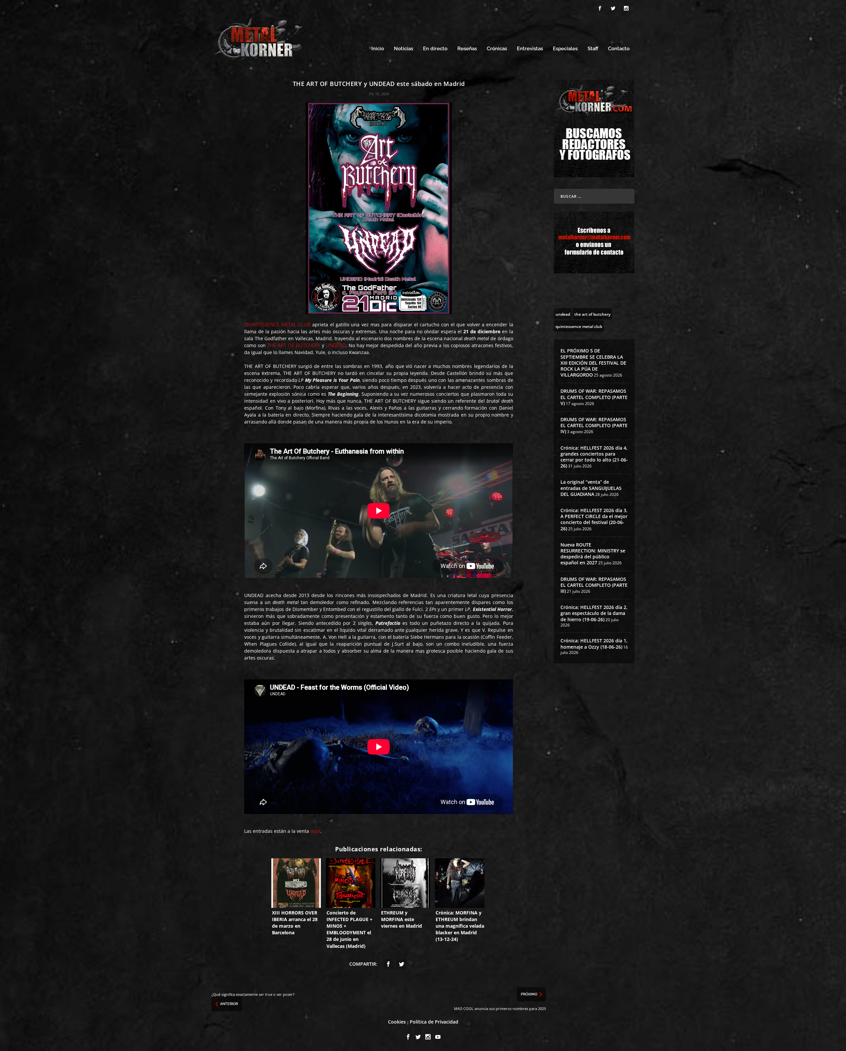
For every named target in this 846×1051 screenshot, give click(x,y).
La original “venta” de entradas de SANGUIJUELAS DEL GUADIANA (591, 488)
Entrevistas (530, 49)
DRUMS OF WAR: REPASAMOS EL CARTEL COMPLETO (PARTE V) (594, 397)
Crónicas (497, 49)
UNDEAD (336, 345)
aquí (315, 831)
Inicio (377, 49)
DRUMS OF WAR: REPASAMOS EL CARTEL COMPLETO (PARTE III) (594, 585)
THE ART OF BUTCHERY (294, 345)
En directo (435, 49)
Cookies (397, 1022)
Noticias (403, 49)
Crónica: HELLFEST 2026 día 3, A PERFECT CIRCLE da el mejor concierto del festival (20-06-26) (594, 519)
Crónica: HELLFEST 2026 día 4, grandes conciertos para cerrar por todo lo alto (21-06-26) (594, 457)
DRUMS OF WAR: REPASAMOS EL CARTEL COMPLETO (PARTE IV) (594, 425)
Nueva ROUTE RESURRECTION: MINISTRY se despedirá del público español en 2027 (592, 554)
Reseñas (467, 49)
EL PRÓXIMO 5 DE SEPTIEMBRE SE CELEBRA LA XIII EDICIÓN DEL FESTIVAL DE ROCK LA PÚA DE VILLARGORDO (593, 362)
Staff (593, 49)
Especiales (565, 49)
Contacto (619, 49)
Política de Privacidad (434, 1022)
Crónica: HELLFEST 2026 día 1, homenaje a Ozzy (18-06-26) (594, 643)
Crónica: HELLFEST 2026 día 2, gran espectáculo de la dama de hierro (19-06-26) (594, 613)
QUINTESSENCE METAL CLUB (277, 324)
